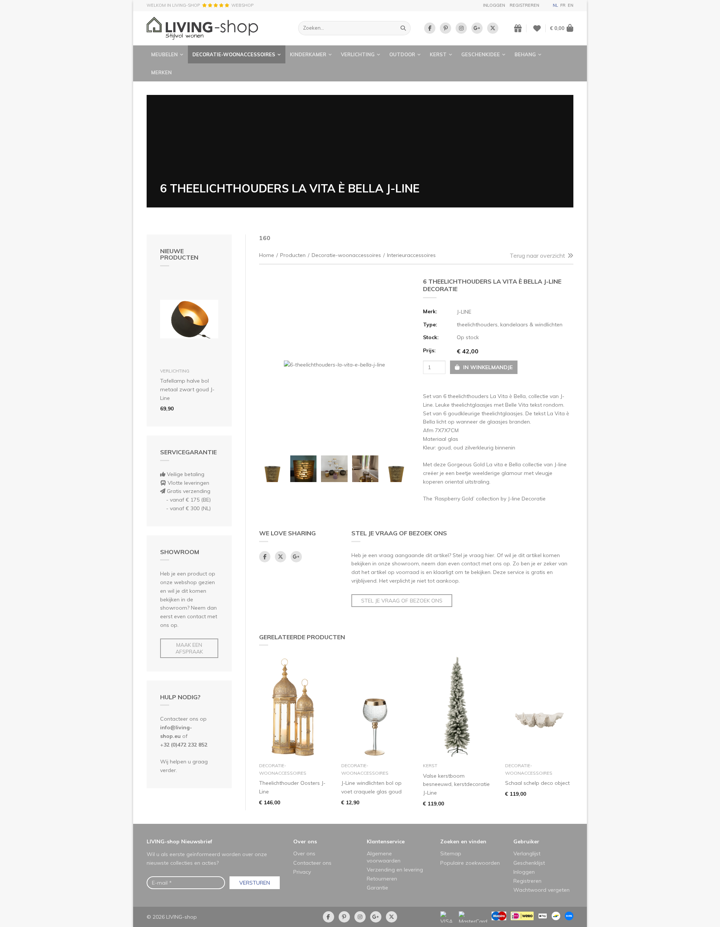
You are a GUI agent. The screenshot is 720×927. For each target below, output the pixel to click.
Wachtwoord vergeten (541, 889)
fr (563, 5)
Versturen (254, 882)
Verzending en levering (395, 869)
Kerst (438, 54)
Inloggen (494, 5)
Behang (525, 54)
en (570, 5)
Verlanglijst (526, 853)
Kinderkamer (308, 54)
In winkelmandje (487, 367)
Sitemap (450, 853)
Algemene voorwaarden (383, 857)
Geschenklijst (529, 862)
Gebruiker (526, 841)
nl (555, 5)
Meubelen (164, 54)
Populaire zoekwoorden (470, 862)
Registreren (524, 5)
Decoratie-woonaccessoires (233, 54)
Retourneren (382, 878)
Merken (161, 72)
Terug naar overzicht (537, 255)
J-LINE (464, 311)
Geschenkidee (480, 54)
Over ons (305, 841)
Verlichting (358, 54)
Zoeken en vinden (463, 841)
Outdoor (402, 54)
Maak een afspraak (189, 648)
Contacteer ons (312, 862)
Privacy (302, 871)
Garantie (377, 887)
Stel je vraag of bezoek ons (401, 600)
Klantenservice (386, 841)
